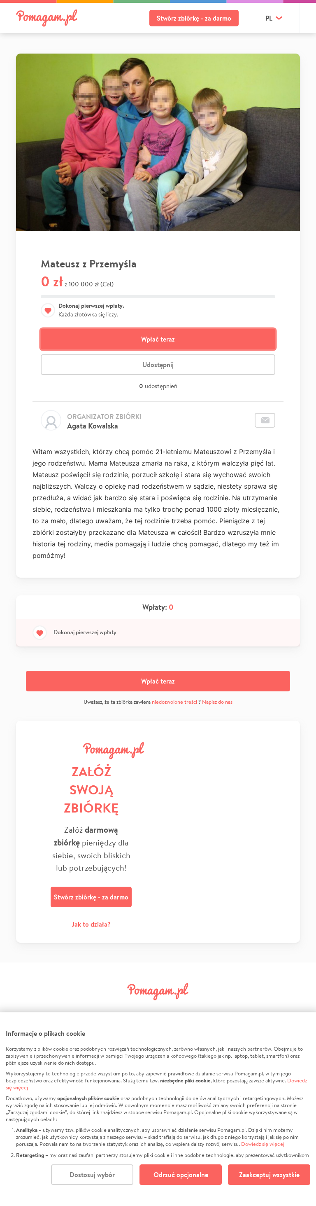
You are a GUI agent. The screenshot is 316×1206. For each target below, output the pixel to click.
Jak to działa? (91, 924)
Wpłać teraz (158, 339)
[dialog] (158, 1109)
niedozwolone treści (174, 701)
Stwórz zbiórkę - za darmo (194, 18)
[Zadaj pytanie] (265, 420)
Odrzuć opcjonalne (180, 1174)
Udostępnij (158, 364)
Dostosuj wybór (92, 1174)
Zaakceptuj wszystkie (269, 1174)
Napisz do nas (217, 701)
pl (268, 18)
